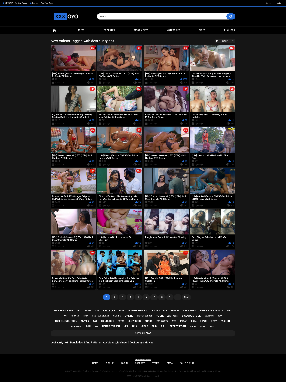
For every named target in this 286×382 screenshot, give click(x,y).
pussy (121, 321)
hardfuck (109, 310)
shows (193, 326)
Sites (202, 30)
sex (97, 310)
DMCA (170, 363)
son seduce (162, 321)
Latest (80, 30)
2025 (95, 321)
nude (229, 311)
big (96, 326)
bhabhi (203, 321)
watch (225, 321)
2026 (134, 326)
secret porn (178, 326)
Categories (173, 30)
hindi (87, 326)
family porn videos (211, 310)
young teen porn (167, 315)
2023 (85, 316)
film (154, 326)
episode (175, 311)
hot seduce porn (66, 321)
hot (65, 316)
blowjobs (134, 321)
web (174, 321)
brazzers (76, 326)
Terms (155, 363)
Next (186, 297)
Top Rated (109, 30)
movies (85, 321)
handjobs (107, 321)
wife (211, 326)
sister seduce (144, 316)
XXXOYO (140, 376)
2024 (193, 321)
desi (79, 311)
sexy (219, 316)
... (178, 297)
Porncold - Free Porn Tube (42, 3)
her (126, 326)
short (149, 321)
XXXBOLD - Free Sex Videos (16, 3)
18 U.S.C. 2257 (187, 363)
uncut (144, 326)
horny (214, 321)
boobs (88, 310)
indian (183, 321)
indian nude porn (137, 310)
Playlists (229, 30)
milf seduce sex (63, 310)
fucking (75, 316)
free (121, 310)
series (117, 315)
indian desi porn (111, 326)
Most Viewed (141, 30)
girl (163, 326)
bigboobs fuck (191, 315)
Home (54, 30)
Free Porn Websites (143, 360)
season (209, 315)
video (203, 326)
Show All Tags (143, 333)
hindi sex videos (100, 316)
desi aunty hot (159, 310)
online (129, 315)
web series (189, 310)
